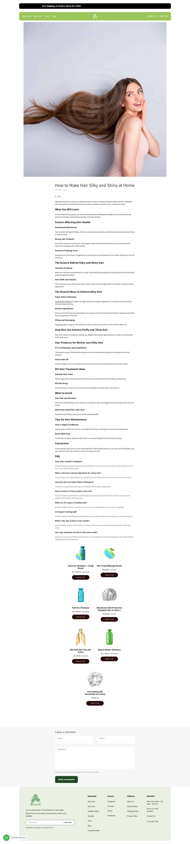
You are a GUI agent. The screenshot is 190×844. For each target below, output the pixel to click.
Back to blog (96, 718)
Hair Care (91, 806)
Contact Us (151, 816)
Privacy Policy (132, 816)
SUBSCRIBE (68, 822)
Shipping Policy (133, 811)
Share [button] (59, 196)
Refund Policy (132, 806)
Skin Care (91, 802)
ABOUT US (152, 16)
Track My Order (94, 831)
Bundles (91, 816)
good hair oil (61, 324)
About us (130, 802)
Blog (89, 826)
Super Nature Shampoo (63, 301)
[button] (163, 16)
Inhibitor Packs (93, 811)
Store (90, 821)
